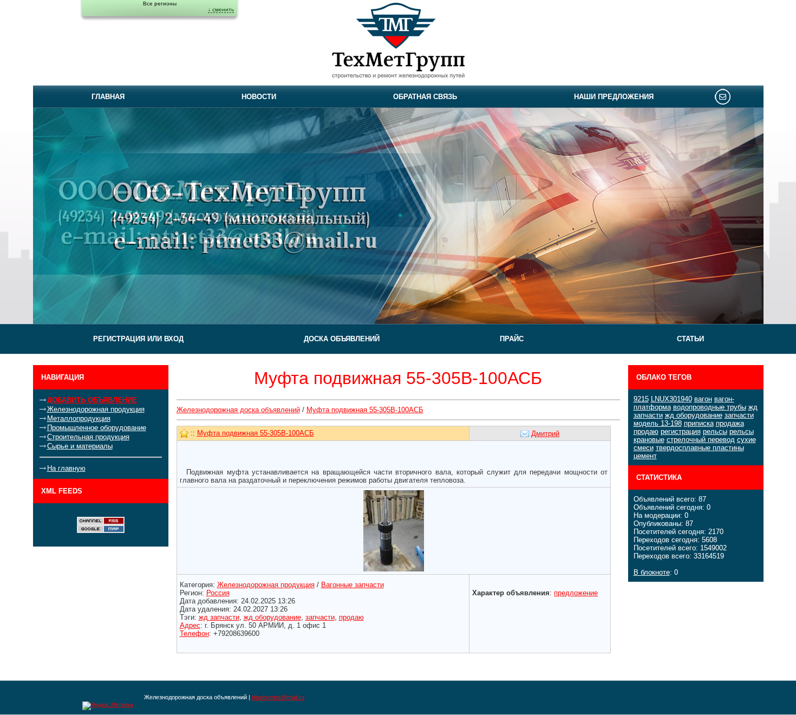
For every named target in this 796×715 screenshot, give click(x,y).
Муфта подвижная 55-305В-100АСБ (364, 410)
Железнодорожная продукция (96, 409)
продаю (646, 431)
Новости (259, 97)
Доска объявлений (342, 339)
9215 (641, 399)
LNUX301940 (671, 399)
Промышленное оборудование (96, 428)
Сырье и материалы (80, 446)
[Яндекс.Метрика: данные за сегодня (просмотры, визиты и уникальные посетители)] (107, 705)
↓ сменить (221, 9)
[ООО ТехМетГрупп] (398, 42)
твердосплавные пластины (700, 448)
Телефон (194, 633)
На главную (66, 468)
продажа (730, 423)
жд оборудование (693, 415)
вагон (703, 399)
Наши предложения (614, 97)
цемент (645, 456)
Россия (218, 593)
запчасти (739, 415)
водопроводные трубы (709, 407)
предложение (576, 593)
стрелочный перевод (701, 439)
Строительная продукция (88, 437)
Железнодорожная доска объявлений (238, 410)
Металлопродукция (78, 418)
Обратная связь (425, 97)
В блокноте (652, 572)
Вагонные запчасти (352, 585)
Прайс (512, 339)
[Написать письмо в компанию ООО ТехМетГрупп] (722, 96)
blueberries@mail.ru (278, 697)
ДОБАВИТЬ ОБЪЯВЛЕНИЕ (92, 400)
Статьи (690, 339)
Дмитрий (545, 434)
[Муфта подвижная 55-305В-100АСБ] (393, 530)
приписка (699, 423)
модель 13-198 (658, 423)
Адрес (190, 625)
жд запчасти (219, 617)
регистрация (681, 431)
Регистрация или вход (138, 339)
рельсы (715, 431)
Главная (108, 97)
